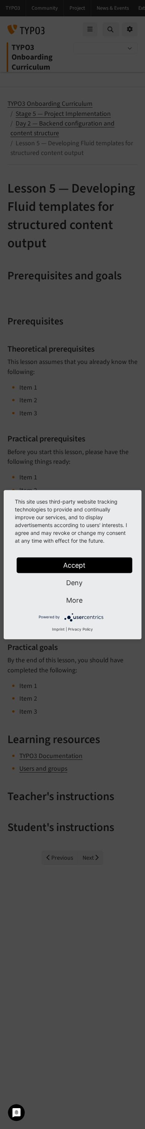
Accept (74, 565)
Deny (74, 582)
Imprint (58, 629)
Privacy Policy (80, 629)
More (74, 600)
